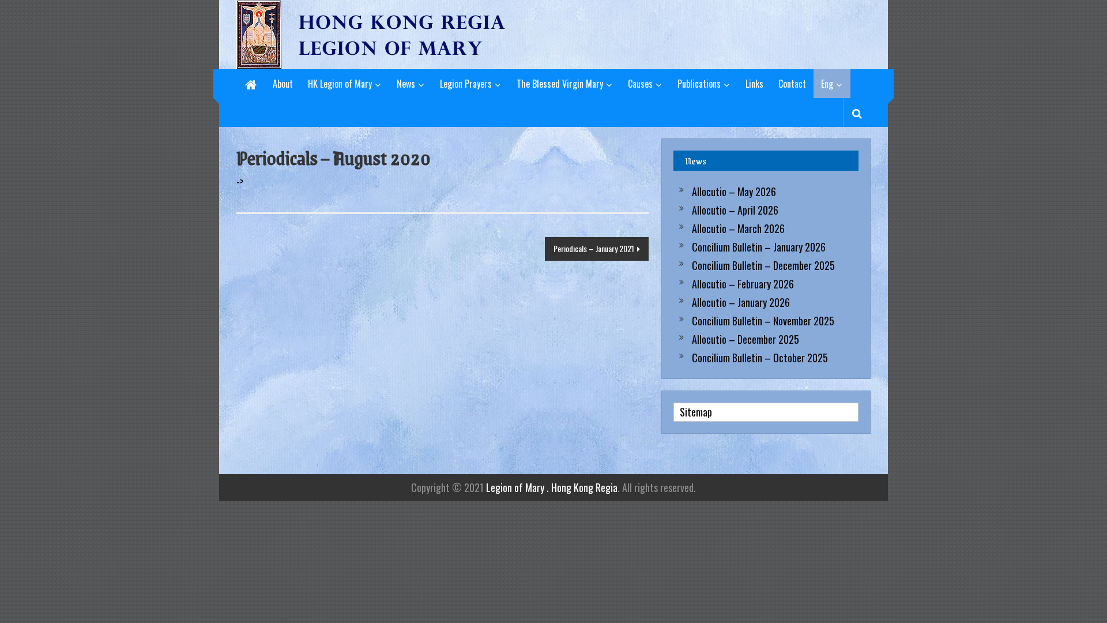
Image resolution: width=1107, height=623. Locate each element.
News (406, 84)
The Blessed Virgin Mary (560, 84)
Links (754, 84)
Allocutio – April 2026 (735, 209)
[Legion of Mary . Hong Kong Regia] (250, 83)
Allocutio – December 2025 (745, 339)
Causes (640, 84)
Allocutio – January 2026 (741, 302)
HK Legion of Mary (340, 84)
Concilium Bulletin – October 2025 (760, 357)
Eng (827, 84)
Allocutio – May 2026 (734, 191)
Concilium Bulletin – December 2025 (763, 265)
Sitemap (696, 411)
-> (240, 181)
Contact (792, 84)
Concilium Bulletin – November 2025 (763, 320)
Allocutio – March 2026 (738, 228)
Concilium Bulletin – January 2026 (759, 246)
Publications (699, 84)
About (283, 84)
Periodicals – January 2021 (594, 248)
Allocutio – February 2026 (743, 283)
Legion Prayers (466, 84)
